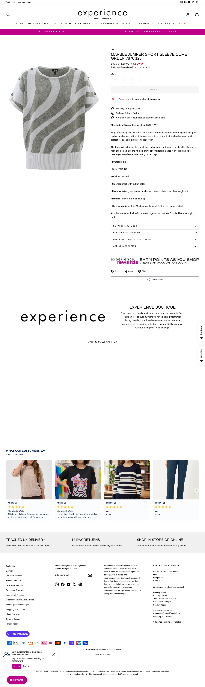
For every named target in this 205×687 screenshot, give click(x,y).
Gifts (127, 23)
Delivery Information (127, 233)
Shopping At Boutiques (15, 609)
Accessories (105, 23)
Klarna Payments (13, 614)
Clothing (60, 23)
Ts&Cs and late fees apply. (128, 674)
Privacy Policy (12, 624)
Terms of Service (13, 619)
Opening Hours (24, 2)
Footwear (83, 23)
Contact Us (10, 2)
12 (122, 79)
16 (138, 79)
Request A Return (13, 580)
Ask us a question (124, 246)
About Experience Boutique (17, 604)
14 (130, 79)
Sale (183, 23)
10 (114, 79)
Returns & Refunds (125, 226)
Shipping (126, 67)
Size (113, 74)
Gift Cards (166, 23)
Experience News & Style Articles (20, 600)
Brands (145, 23)
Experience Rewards (14, 585)
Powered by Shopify (103, 654)
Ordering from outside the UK (132, 239)
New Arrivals (38, 23)
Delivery (9, 571)
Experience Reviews (14, 590)
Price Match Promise (15, 595)
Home (20, 23)
